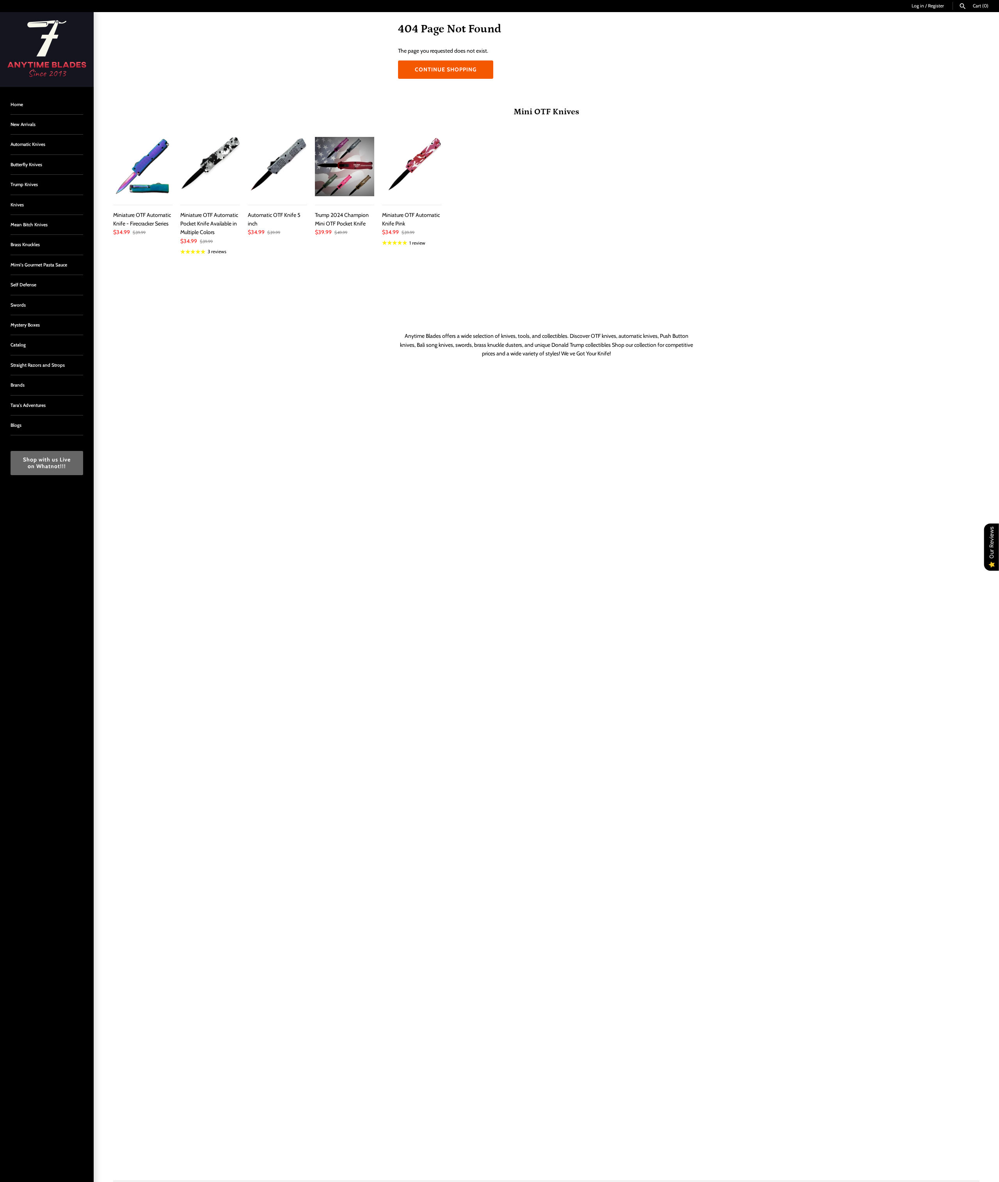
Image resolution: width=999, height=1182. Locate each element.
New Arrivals (23, 124)
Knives (17, 205)
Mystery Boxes (25, 325)
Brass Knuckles (25, 244)
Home (17, 104)
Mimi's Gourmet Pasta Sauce (39, 265)
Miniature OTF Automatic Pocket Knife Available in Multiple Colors (209, 223)
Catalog (18, 345)
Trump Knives (24, 184)
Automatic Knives (28, 144)
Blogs (16, 425)
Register (936, 6)
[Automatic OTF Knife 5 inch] (277, 166)
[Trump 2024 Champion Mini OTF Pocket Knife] (344, 166)
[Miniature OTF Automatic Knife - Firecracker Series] (142, 166)
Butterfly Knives (26, 164)
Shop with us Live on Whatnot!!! (47, 463)
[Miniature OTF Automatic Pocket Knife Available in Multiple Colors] (210, 166)
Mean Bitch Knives (29, 224)
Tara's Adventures (28, 405)
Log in (918, 6)
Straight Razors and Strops (38, 365)
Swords (18, 305)
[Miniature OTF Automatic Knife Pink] (411, 166)
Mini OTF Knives (546, 112)
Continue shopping (445, 69)
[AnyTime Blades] (47, 49)
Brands (18, 385)
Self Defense (23, 285)
